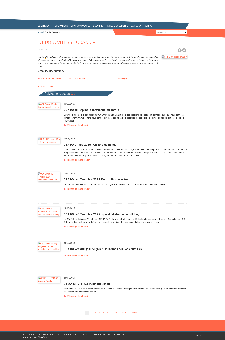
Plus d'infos (43, 337)
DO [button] (46, 57)
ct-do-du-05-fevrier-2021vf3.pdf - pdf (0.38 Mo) (84, 78)
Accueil (41, 32)
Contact (149, 26)
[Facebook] (180, 50)
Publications (61, 26)
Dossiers (98, 26)
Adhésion (136, 26)
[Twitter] (184, 50)
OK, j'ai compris (195, 335)
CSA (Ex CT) (43, 86)
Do (51, 86)
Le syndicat (44, 26)
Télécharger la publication (78, 125)
